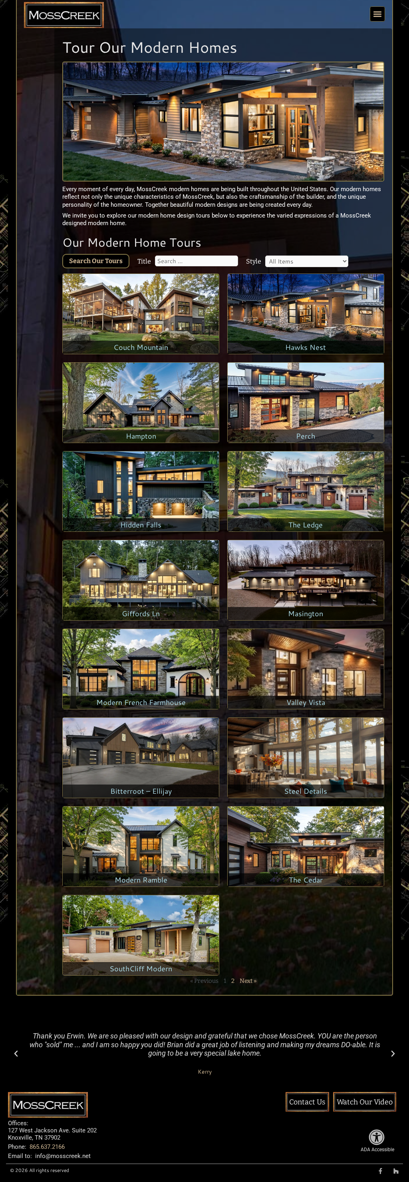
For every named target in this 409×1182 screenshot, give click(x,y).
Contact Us (307, 1102)
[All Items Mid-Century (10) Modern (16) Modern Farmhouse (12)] (306, 261)
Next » (248, 980)
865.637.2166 (47, 1146)
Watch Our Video (365, 1102)
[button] (377, 14)
